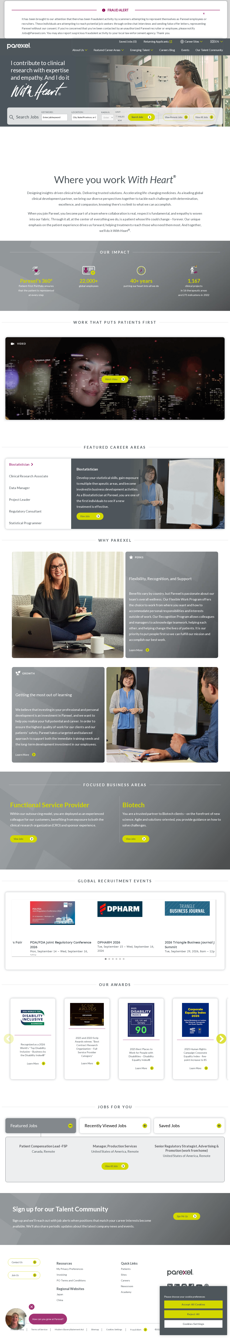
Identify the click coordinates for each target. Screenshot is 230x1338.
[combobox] (85, 117)
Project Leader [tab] (19, 499)
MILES (121, 116)
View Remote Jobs (173, 117)
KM (120, 120)
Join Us (15, 1275)
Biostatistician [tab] (19, 464)
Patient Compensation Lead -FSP (43, 1146)
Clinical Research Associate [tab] (28, 476)
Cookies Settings (114, 1329)
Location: (78, 112)
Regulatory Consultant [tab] (25, 511)
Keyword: (47, 112)
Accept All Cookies (193, 1304)
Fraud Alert (135, 1330)
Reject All (193, 1314)
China (60, 1300)
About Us (78, 50)
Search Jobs (137, 117)
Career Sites (192, 41)
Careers (125, 1280)
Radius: (105, 112)
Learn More (135, 650)
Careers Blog (167, 50)
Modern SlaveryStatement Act (69, 1329)
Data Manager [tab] (19, 488)
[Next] (221, 1039)
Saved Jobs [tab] (169, 1125)
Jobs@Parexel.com (33, 33)
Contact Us (17, 1262)
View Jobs (85, 516)
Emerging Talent (140, 50)
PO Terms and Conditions (71, 1280)
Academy (126, 1291)
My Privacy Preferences (70, 1268)
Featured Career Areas (107, 50)
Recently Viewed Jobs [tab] (105, 1125)
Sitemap (95, 1329)
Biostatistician (87, 469)
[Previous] (9, 1039)
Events (185, 50)
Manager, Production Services (115, 1146)
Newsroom (127, 1286)
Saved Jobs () (127, 41)
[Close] (223, 1291)
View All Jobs (201, 117)
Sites (124, 1274)
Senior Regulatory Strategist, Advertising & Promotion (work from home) (187, 1148)
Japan (60, 1294)
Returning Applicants (156, 41)
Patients (126, 1268)
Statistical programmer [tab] (25, 523)
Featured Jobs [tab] (23, 1125)
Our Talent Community (209, 50)
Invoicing (62, 1274)
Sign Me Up (182, 1216)
